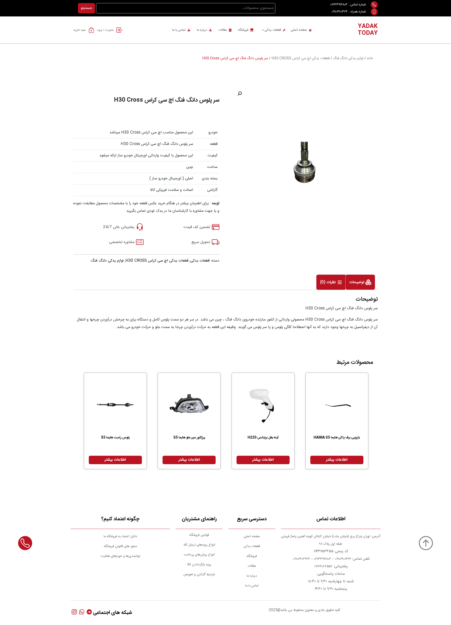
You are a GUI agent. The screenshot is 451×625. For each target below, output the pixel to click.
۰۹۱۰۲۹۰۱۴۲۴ (340, 12)
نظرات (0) (328, 282)
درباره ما (202, 30)
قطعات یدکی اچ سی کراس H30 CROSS (301, 58)
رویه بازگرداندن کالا (199, 564)
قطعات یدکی (272, 30)
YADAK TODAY (368, 30)
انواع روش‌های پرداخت (199, 555)
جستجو (86, 8)
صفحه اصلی (299, 30)
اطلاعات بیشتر (336, 460)
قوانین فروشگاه (199, 535)
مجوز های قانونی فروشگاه (120, 546)
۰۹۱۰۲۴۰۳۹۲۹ (301, 559)
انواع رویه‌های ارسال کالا (199, 545)
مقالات (222, 30)
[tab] (360, 282)
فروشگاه (243, 30)
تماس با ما (179, 30)
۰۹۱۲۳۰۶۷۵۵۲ (323, 566)
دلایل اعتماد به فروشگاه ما (120, 536)
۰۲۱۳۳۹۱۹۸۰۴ (338, 5)
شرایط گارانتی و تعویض (199, 574)
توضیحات (357, 282)
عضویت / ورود (105, 30)
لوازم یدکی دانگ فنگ (348, 58)
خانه (370, 58)
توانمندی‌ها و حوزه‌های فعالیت (120, 556)
